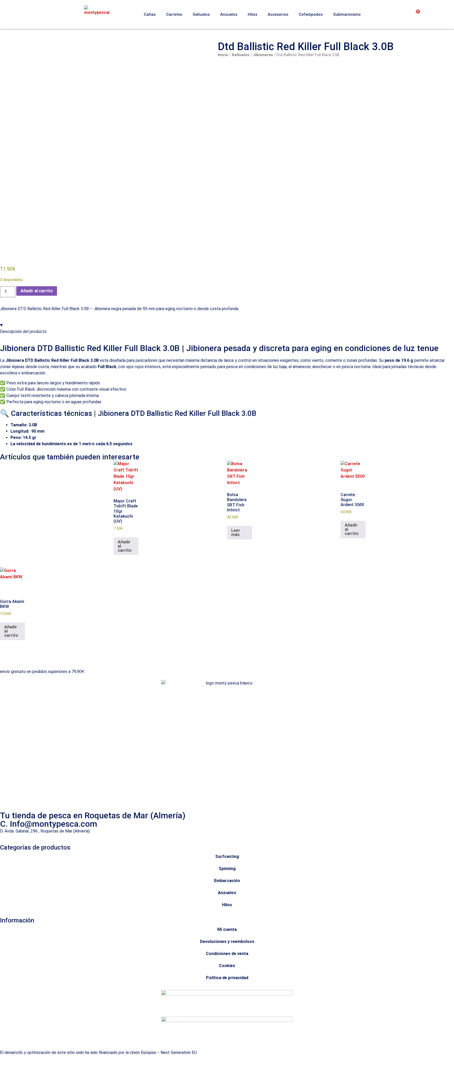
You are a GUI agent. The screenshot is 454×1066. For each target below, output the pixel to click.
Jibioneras (263, 54)
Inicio (223, 54)
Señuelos (201, 14)
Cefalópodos (311, 14)
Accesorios (278, 14)
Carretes (174, 14)
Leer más (235, 532)
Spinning (227, 868)
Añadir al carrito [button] (125, 546)
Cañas (150, 14)
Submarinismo (347, 14)
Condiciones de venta (227, 953)
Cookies (227, 965)
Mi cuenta (227, 929)
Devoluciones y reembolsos (227, 941)
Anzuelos (228, 14)
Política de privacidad (227, 977)
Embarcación (227, 880)
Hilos (252, 14)
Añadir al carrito (36, 290)
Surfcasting (227, 856)
